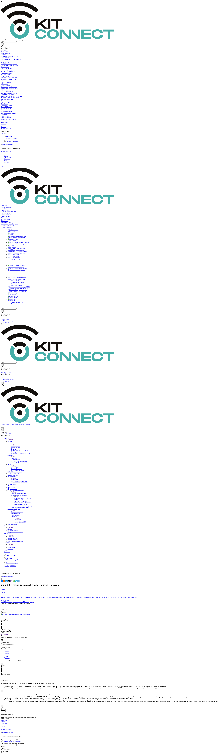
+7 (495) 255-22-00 (6, 128)
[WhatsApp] (14, 581)
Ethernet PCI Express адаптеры (25, 602)
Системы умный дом (17, 512)
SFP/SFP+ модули (76, 597)
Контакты (3, 726)
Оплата (6, 656)
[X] (9, 581)
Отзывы (6, 655)
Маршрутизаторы (49, 597)
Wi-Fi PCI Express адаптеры (9, 602)
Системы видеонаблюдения (19, 493)
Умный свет (17, 519)
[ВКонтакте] (2, 581)
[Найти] (2, 43)
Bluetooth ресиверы (38, 597)
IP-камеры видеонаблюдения (22, 498)
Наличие (6, 653)
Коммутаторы (15, 479)
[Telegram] (18, 581)
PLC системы (15, 467)
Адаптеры (14, 458)
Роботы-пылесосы (131, 597)
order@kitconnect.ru (7, 144)
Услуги (10, 529)
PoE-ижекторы (66, 597)
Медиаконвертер (93, 597)
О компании (4, 720)
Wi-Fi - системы (15, 446)
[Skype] (16, 581)
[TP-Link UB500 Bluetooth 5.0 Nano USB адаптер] (15, 614)
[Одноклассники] (4, 581)
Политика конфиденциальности (12, 741)
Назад (11, 439)
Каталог (10, 441)
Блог (2, 725)
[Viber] (11, 581)
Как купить (11, 536)
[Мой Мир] (6, 581)
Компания (10, 546)
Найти (2, 746)
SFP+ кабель (84, 597)
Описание (7, 651)
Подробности (5, 634)
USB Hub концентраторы (25, 597)
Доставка (6, 658)
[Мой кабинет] (1, 376)
